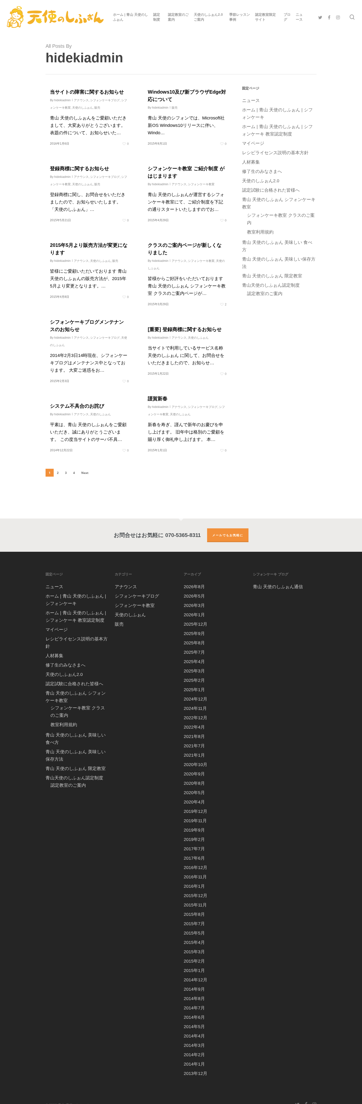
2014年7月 (194, 1007)
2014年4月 (194, 1036)
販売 (97, 107)
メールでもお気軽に (227, 535)
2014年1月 (194, 1064)
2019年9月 (194, 830)
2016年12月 (195, 867)
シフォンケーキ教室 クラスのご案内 (281, 219)
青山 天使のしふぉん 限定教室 (272, 275)
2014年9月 (194, 989)
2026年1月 (194, 614)
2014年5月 (194, 1026)
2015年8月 (194, 914)
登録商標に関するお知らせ (79, 168)
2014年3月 (194, 1045)
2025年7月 (194, 652)
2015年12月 (195, 895)
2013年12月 (195, 1073)
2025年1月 (194, 689)
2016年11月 (195, 876)
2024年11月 (195, 708)
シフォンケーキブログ (105, 100)
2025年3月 (194, 671)
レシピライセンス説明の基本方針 (275, 152)
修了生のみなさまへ (262, 171)
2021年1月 (194, 755)
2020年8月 (194, 783)
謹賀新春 (157, 398)
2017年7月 (194, 848)
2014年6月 (194, 1017)
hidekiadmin (62, 100)
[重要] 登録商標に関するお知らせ (185, 329)
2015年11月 (195, 905)
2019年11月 (195, 820)
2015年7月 (194, 923)
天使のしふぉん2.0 (260, 180)
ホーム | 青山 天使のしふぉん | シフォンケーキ (277, 113)
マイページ (253, 143)
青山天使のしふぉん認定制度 (271, 285)
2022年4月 (194, 727)
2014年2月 (194, 1054)
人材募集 (251, 162)
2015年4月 (194, 942)
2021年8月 (194, 736)
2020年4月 (194, 802)
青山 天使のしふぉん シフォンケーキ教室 (278, 203)
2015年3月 (194, 951)
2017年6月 (194, 858)
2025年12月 (195, 624)
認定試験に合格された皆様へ (271, 190)
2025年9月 (194, 633)
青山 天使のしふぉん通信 (278, 586)
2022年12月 (195, 717)
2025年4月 (194, 661)
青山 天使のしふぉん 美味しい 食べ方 (277, 246)
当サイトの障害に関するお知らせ (87, 92)
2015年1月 (194, 970)
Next (84, 473)
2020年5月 (194, 792)
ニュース (251, 100)
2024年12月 (195, 699)
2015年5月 (194, 933)
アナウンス (81, 100)
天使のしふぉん (82, 107)
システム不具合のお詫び (77, 406)
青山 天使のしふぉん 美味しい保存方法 (278, 263)
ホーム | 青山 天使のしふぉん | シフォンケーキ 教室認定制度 (277, 130)
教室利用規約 (260, 232)
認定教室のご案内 (264, 293)
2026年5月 (194, 596)
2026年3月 (194, 605)
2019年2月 (194, 839)
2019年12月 (195, 811)
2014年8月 (194, 998)
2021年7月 (194, 745)
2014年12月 (195, 979)
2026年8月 (194, 586)
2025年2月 (194, 680)
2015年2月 (194, 961)
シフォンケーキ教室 (201, 184)
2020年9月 (194, 773)
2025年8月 (194, 642)
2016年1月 (194, 886)
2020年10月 (195, 764)
